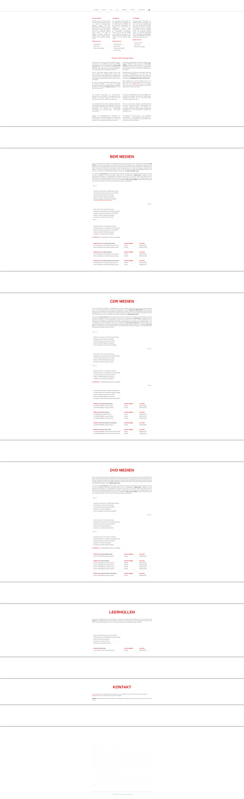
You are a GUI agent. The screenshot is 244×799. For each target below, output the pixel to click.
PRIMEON (96, 9)
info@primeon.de (96, 695)
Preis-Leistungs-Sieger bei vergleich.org (102, 200)
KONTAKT (133, 9)
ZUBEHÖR (124, 9)
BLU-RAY (104, 9)
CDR (111, 9)
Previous (91, 187)
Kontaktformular (135, 83)
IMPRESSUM (142, 9)
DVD (117, 9)
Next (123, 187)
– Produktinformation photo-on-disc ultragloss (106, 237)
